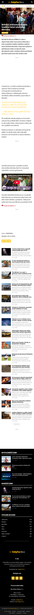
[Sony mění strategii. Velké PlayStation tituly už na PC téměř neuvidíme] (6, 476)
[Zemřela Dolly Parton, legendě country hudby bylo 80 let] (6, 252)
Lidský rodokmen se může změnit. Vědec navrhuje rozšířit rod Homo (22, 413)
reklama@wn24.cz (19, 601)
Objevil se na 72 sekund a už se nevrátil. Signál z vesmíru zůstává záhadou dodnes (22, 319)
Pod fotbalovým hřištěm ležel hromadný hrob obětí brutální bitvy (21, 366)
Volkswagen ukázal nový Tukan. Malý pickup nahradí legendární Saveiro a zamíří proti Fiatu (21, 331)
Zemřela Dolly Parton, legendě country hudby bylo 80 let (21, 249)
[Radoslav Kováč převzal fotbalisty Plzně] (6, 357)
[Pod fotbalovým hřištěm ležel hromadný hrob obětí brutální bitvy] (6, 368)
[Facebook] (3, 241)
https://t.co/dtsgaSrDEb (14, 107)
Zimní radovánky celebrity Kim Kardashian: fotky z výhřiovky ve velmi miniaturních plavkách (22, 457)
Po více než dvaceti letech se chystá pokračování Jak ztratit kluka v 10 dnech (21, 261)
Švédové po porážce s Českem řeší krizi (21, 466)
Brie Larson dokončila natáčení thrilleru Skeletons (21, 401)
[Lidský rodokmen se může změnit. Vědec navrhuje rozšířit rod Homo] (6, 415)
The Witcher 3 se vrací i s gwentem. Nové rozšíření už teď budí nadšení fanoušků (21, 273)
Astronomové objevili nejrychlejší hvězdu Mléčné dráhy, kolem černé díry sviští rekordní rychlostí (22, 378)
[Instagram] (6, 241)
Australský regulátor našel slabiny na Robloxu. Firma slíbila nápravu (22, 389)
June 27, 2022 (7, 114)
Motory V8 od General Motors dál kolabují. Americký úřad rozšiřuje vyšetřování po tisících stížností (22, 284)
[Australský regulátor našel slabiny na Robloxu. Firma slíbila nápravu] (6, 392)
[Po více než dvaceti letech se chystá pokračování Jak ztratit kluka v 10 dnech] (6, 263)
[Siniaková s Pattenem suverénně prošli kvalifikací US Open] (6, 310)
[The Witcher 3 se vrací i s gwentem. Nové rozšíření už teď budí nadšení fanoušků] (6, 275)
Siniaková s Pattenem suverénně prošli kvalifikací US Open (22, 308)
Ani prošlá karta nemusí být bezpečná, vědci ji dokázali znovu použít (22, 296)
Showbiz (4, 32)
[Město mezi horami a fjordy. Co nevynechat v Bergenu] (6, 345)
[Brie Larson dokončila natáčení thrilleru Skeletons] (6, 403)
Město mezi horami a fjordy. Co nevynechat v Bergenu (21, 343)
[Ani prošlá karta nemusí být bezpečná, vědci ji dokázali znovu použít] (6, 298)
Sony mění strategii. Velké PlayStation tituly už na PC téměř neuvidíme (22, 474)
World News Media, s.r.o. (14, 608)
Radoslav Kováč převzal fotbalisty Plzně (22, 354)
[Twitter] (9, 241)
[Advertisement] (17, 70)
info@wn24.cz (21, 569)
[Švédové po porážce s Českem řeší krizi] (6, 468)
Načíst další (16, 424)
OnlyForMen (9, 233)
